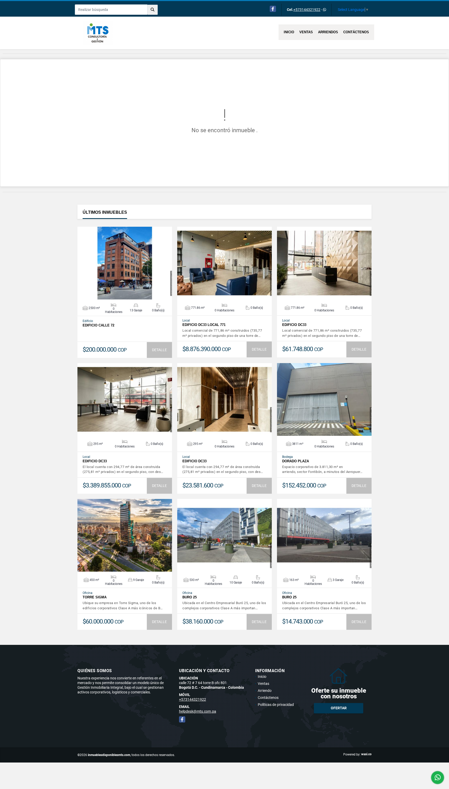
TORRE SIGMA (95, 597)
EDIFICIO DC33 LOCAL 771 (204, 325)
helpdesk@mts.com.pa (197, 711)
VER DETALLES (125, 263)
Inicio (289, 32)
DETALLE (159, 350)
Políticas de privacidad (276, 705)
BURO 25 (189, 597)
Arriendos (328, 32)
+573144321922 (306, 10)
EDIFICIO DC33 (294, 325)
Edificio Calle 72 (98, 325)
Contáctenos (356, 32)
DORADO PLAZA (295, 461)
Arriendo (265, 690)
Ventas (306, 32)
